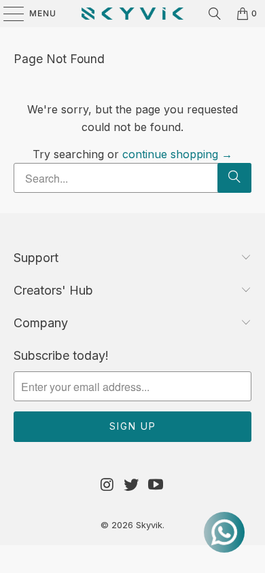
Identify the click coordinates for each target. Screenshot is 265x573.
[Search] (215, 13)
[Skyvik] (133, 13)
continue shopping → (177, 154)
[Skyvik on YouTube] (156, 485)
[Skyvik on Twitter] (132, 485)
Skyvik (149, 524)
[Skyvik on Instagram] (107, 485)
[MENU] (7, 13)
